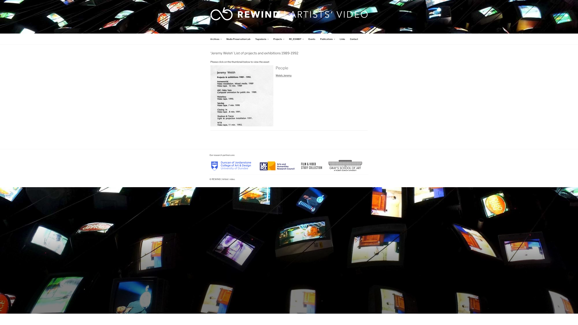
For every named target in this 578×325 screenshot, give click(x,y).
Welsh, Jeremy (284, 75)
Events (311, 39)
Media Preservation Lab (238, 39)
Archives (214, 39)
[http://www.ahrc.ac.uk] (277, 165)
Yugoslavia (260, 39)
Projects (277, 39)
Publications (326, 39)
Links (342, 39)
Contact (354, 39)
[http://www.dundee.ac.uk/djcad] (231, 165)
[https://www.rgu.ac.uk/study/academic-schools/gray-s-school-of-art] (345, 165)
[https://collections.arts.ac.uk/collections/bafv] (311, 165)
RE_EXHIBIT (295, 39)
